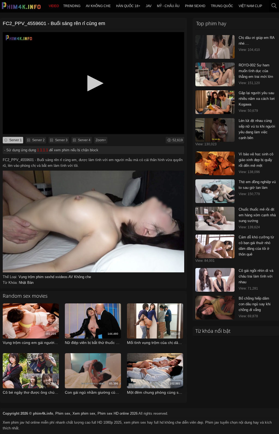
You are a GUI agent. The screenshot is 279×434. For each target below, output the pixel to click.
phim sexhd (195, 6)
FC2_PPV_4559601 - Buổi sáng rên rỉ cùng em (54, 23)
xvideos (61, 277)
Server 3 (61, 140)
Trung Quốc (222, 6)
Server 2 (38, 140)
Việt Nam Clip (250, 6)
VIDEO (54, 6)
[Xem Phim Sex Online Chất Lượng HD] (21, 7)
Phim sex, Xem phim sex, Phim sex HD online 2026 (96, 413)
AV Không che (98, 6)
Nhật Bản (26, 283)
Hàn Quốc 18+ (128, 6)
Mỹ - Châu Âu (168, 6)
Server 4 (83, 140)
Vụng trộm (27, 277)
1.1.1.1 (42, 150)
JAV (148, 6)
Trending (71, 6)
